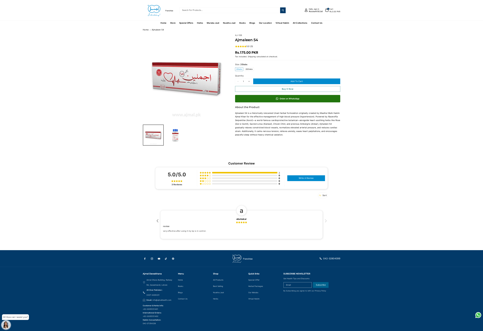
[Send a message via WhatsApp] (478, 315)
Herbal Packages (255, 286)
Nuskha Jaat (218, 292)
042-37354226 (149, 323)
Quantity (239, 75)
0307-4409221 (153, 295)
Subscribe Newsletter (296, 274)
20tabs (239, 69)
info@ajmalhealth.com (162, 300)
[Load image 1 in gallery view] (153, 135)
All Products (218, 280)
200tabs (250, 69)
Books (180, 286)
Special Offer (254, 280)
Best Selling (218, 286)
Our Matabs (253, 292)
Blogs (180, 292)
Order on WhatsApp (289, 98)
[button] (332, 10)
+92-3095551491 (150, 309)
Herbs (215, 299)
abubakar (241, 219)
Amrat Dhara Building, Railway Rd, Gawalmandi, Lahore (159, 282)
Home (146, 29)
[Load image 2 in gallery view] (175, 135)
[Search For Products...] (283, 10)
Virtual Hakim (254, 299)
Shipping (252, 56)
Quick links (253, 274)
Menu (181, 274)
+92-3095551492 (150, 316)
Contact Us (183, 299)
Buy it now (287, 89)
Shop (215, 274)
